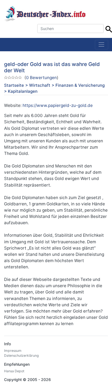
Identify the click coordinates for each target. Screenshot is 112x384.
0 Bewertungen (41, 77)
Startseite (14, 85)
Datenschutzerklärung (21, 355)
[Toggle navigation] (101, 44)
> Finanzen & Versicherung (78, 85)
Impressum (12, 351)
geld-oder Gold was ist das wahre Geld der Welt (52, 67)
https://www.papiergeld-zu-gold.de (58, 105)
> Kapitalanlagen (21, 91)
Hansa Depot (14, 371)
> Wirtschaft (37, 85)
